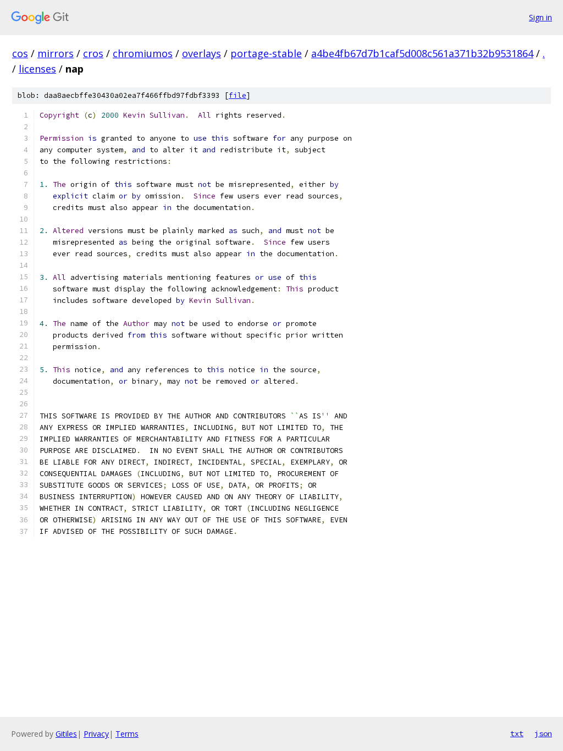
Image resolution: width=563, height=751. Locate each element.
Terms (127, 733)
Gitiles (66, 733)
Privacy (96, 733)
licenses (37, 68)
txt (516, 733)
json (543, 733)
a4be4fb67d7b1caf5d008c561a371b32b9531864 (422, 53)
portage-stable (266, 53)
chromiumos (143, 53)
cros (93, 53)
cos (20, 53)
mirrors (55, 53)
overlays (201, 53)
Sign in (540, 17)
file (237, 95)
